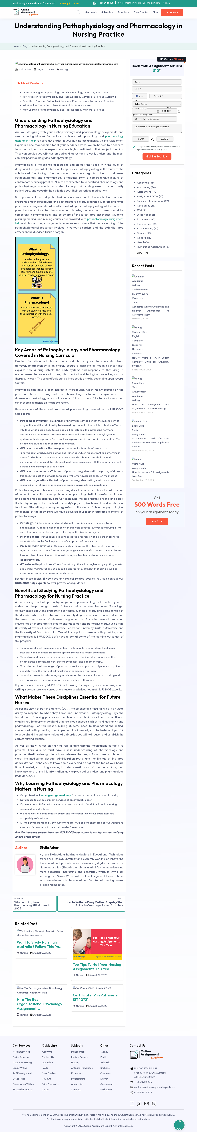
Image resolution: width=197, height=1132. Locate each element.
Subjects (106, 12)
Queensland (106, 1084)
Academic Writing (22, 1062)
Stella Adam (25, 69)
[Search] (78, 12)
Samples (123, 12)
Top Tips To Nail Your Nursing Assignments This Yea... (97, 966)
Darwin (104, 1078)
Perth (103, 1057)
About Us (47, 1051)
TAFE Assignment (22, 1073)
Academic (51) (145, 182)
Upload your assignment (142, 114)
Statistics (76, 1089)
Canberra (105, 1073)
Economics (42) (146, 219)
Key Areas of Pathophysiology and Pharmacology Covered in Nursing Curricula (69, 96)
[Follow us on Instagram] (146, 1103)
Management (78, 1051)
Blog (155, 12)
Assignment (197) (147, 191)
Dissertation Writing (23, 1084)
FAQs (45, 1067)
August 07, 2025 (45, 69)
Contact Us (48, 1057)
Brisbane (105, 1067)
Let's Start (157, 521)
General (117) (144, 237)
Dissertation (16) (146, 214)
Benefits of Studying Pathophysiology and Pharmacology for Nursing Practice (68, 101)
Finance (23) (144, 233)
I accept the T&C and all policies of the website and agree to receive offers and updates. (158, 146)
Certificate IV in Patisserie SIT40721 (95, 997)
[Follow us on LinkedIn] (153, 1103)
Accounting (77, 1084)
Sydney (104, 1051)
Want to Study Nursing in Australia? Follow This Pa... (40, 944)
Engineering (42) (147, 223)
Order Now (172, 12)
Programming (78, 1078)
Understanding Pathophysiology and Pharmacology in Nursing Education (65, 92)
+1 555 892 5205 (105, 2)
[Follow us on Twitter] (139, 1103)
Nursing (63, 69)
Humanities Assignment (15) (153, 246)
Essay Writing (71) (147, 228)
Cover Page (19, 1078)
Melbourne (106, 1089)
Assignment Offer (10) (150, 196)
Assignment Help (22, 1051)
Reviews (46, 1078)
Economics (77, 1073)
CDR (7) (141, 210)
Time (168, 107)
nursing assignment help (55, 795)
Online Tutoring (21, 1057)
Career (45, 1089)
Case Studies (141, 12)
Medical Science (79, 1057)
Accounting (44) (146, 187)
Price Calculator (50, 1084)
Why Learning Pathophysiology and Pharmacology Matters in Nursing (63, 109)
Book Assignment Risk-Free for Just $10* (46, 3)
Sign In (166, 2)
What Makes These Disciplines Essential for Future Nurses (56, 105)
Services (90, 12)
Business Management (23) (153, 200)
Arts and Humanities (82, 1067)
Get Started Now (157, 156)
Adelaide (105, 1062)
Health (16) (143, 242)
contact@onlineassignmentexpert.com (141, 2)
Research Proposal (22, 1089)
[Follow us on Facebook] (132, 1103)
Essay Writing (20, 1067)
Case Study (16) (146, 205)
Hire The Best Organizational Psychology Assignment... (39, 1004)
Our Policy (47, 1062)
